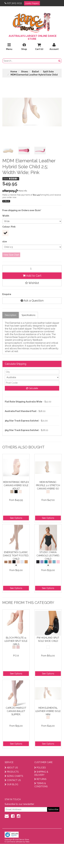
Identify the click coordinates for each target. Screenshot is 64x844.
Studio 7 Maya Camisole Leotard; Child (48, 555)
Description (10, 315)
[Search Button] (59, 60)
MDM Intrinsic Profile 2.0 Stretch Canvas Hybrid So (48, 485)
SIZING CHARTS (15, 776)
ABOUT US (12, 767)
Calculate (33, 388)
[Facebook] (12, 816)
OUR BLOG (12, 784)
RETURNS (41, 779)
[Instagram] (18, 816)
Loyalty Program (32, 3)
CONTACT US (14, 780)
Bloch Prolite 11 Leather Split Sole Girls (16, 641)
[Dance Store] (32, 22)
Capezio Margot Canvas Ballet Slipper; (16, 711)
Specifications (28, 315)
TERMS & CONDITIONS (41, 785)
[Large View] (8, 150)
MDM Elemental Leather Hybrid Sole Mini (48, 711)
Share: (6, 179)
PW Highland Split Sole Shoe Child (48, 639)
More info (22, 191)
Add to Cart (33, 275)
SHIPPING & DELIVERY (41, 773)
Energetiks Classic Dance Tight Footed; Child (16, 555)
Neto (27, 842)
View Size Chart (11, 255)
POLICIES (41, 767)
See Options (16, 518)
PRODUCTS (12, 772)
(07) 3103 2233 (14, 3)
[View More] (16, 565)
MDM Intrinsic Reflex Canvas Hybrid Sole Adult (16, 485)
